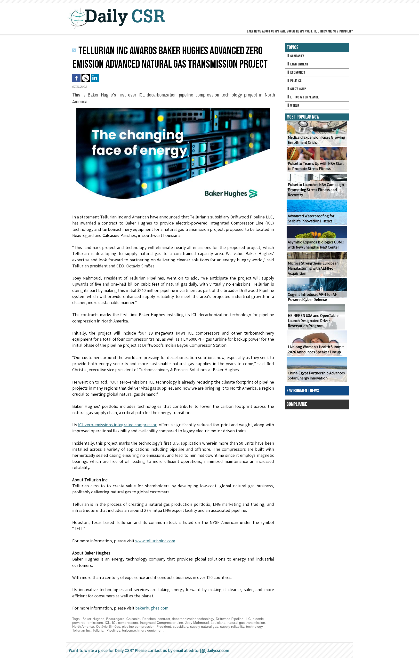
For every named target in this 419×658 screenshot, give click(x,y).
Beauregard (115, 619)
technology (254, 626)
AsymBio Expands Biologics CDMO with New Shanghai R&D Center (316, 245)
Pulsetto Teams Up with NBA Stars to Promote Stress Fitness (316, 166)
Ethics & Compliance (304, 97)
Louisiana (218, 623)
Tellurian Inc (81, 630)
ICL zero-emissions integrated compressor (117, 424)
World (294, 105)
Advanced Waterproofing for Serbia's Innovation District (311, 218)
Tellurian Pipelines (106, 630)
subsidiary (180, 626)
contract (164, 619)
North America (83, 626)
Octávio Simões (108, 626)
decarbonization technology (193, 619)
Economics (297, 72)
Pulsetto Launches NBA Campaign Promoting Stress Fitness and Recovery (316, 189)
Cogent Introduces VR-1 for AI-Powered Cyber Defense (312, 297)
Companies (297, 56)
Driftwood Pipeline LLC (233, 619)
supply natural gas (204, 626)
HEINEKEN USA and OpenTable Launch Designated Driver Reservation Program (313, 320)
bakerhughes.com (151, 608)
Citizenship (298, 89)
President (163, 626)
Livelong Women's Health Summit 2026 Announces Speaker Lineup (316, 349)
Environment (299, 64)
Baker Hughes (93, 619)
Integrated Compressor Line (161, 623)
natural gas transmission (246, 623)
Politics (296, 81)
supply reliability (232, 626)
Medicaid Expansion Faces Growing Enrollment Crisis (316, 140)
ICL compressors (125, 623)
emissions (95, 623)
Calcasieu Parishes (141, 619)
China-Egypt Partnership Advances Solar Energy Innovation (316, 375)
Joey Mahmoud (197, 623)
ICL (107, 623)
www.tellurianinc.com (155, 541)
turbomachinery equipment (142, 630)
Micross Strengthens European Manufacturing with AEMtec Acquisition (313, 268)
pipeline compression (138, 626)
